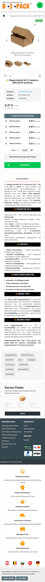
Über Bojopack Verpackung (11, 432)
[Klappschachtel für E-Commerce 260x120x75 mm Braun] (9, 63)
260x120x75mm (27, 355)
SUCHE (22, 414)
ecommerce (10, 364)
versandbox (10, 374)
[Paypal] (28, 453)
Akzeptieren (8, 578)
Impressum (6, 441)
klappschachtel (11, 355)
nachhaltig (9, 369)
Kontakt (26, 440)
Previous (6, 40)
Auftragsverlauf (29, 429)
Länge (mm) (8, 403)
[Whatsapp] (28, 447)
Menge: (13, 150)
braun (20, 360)
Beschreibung (22, 179)
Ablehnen (22, 578)
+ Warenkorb (24, 165)
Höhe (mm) (33, 403)
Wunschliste (28, 432)
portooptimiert (23, 369)
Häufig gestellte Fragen (10, 426)
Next (38, 40)
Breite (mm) (20, 403)
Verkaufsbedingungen (9, 435)
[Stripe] (37, 453)
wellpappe (31, 360)
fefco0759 (9, 360)
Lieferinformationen (8, 438)
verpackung (24, 364)
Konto (26, 426)
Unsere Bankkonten (9, 429)
